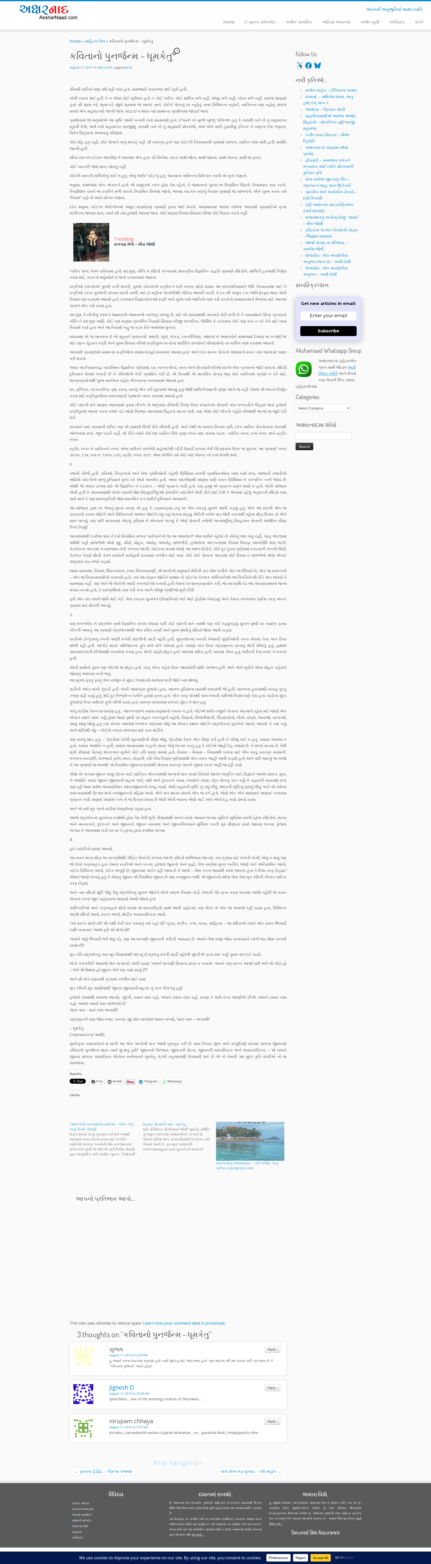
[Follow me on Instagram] (123, 10)
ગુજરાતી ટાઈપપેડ (81, 1520)
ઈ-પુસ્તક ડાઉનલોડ (260, 22)
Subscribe (328, 331)
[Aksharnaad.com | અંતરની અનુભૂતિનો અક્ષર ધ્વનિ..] (50, 12)
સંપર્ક (419, 22)
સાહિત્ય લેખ (95, 41)
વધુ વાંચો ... (198, 1534)
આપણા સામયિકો (82, 1514)
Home (228, 22)
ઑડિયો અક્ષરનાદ (336, 22)
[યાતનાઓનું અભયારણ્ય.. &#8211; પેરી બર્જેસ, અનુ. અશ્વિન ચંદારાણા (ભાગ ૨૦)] (250, 1141)
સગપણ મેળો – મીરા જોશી (134, 244)
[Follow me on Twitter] (117, 10)
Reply (273, 1349)
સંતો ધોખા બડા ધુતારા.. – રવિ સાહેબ (251, 1471)
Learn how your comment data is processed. (184, 1323)
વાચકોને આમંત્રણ (83, 1509)
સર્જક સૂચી (370, 22)
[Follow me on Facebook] (120, 10)
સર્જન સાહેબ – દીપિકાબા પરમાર (331, 90)
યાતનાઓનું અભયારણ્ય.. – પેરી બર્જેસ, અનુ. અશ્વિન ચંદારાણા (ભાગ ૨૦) (247, 1165)
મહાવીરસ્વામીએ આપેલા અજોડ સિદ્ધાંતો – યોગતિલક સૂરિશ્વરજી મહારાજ (329, 122)
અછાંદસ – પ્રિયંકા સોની (325, 109)
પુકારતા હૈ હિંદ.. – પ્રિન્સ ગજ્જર (103, 1471)
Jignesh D (121, 1387)
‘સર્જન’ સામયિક (299, 22)
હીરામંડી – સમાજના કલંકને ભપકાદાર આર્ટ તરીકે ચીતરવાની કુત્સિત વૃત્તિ (328, 166)
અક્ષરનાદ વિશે (80, 1526)
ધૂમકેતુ (128, 67)
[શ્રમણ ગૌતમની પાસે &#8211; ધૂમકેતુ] (179, 1137)
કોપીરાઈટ (397, 22)
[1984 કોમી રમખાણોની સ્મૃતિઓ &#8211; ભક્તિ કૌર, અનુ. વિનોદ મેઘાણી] (106, 1139)
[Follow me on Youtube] (126, 10)
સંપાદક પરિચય (80, 1503)
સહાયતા (77, 1532)
